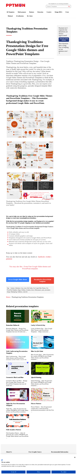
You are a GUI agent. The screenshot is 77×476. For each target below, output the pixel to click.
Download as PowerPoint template (42, 280)
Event (67, 12)
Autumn (12, 288)
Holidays (24, 290)
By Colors (30, 16)
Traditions (20, 292)
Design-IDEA (58, 12)
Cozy (22, 288)
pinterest (9, 259)
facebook (41, 257)
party (43, 290)
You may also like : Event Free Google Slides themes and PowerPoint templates (30, 268)
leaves (32, 290)
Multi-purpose (22, 12)
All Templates (10, 12)
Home (8, 297)
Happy (19, 290)
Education (40, 12)
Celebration (17, 288)
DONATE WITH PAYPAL (64, 39)
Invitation (28, 290)
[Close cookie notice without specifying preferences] (75, 457)
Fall (28, 288)
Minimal (10, 16)
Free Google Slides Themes (39, 288)
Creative (49, 12)
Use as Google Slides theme (17, 279)
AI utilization (20, 16)
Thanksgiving (14, 292)
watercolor (25, 292)
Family (30, 288)
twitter (48, 257)
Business (31, 12)
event (25, 288)
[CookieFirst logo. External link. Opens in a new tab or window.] (2, 460)
